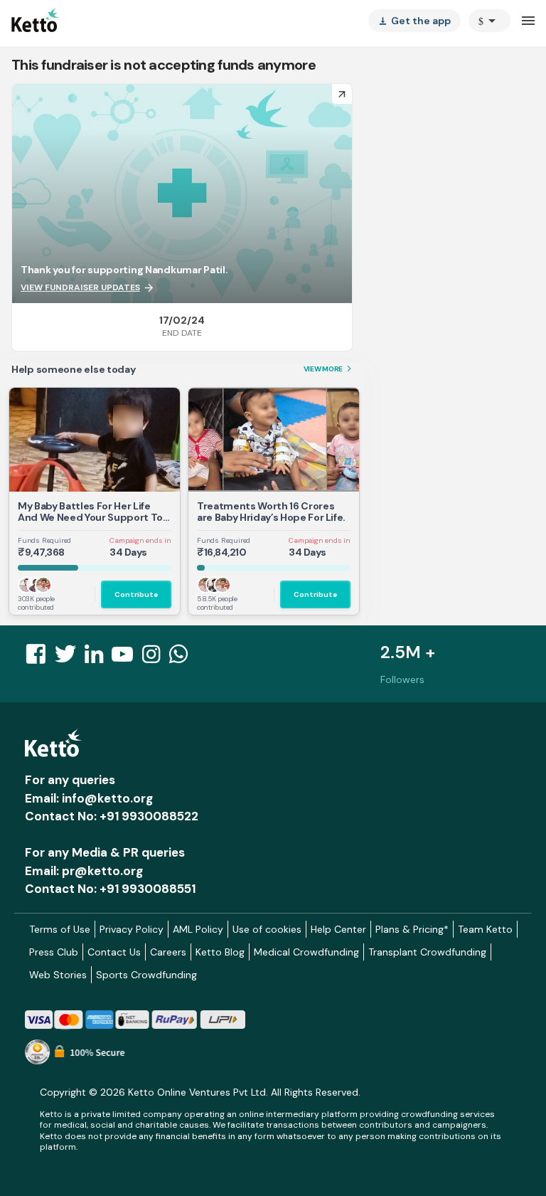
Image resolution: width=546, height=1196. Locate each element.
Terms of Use (59, 929)
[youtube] (126, 658)
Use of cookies (266, 929)
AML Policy (198, 929)
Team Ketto (485, 929)
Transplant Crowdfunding (427, 952)
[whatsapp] (182, 658)
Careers (168, 952)
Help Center (338, 929)
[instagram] (155, 658)
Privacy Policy (132, 929)
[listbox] (414, 20)
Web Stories (58, 974)
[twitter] (70, 658)
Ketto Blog (220, 952)
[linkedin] (98, 658)
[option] (489, 20)
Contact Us (114, 952)
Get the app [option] (414, 20)
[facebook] (40, 658)
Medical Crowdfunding (306, 952)
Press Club (53, 952)
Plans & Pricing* (412, 929)
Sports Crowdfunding (146, 974)
